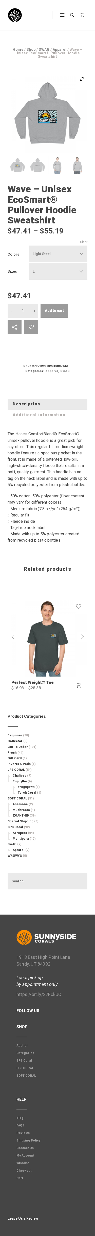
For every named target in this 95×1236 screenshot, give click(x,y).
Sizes (12, 271)
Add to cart (54, 311)
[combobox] (58, 254)
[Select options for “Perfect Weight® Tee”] (78, 685)
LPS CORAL (16, 770)
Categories (25, 1053)
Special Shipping (20, 821)
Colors (13, 254)
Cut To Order (18, 747)
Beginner (15, 735)
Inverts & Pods (19, 764)
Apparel (60, 49)
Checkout (24, 1170)
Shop (31, 49)
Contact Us (25, 1148)
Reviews (23, 1133)
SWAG (44, 49)
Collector (15, 741)
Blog (20, 1118)
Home (18, 49)
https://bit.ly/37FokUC (38, 994)
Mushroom (21, 810)
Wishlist (22, 1163)
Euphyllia (20, 781)
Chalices (19, 775)
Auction (22, 1045)
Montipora (21, 838)
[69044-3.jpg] (77, 165)
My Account (25, 1155)
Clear (83, 242)
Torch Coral (27, 792)
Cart (19, 1178)
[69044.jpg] (18, 165)
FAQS (20, 1125)
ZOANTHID (21, 815)
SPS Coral (15, 827)
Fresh (12, 752)
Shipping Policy (28, 1140)
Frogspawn (26, 787)
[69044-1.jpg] (38, 165)
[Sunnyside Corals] (15, 15)
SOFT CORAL (17, 798)
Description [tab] (26, 404)
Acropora (20, 833)
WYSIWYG (15, 856)
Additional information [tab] (39, 414)
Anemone (20, 804)
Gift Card (15, 758)
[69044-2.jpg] (57, 165)
